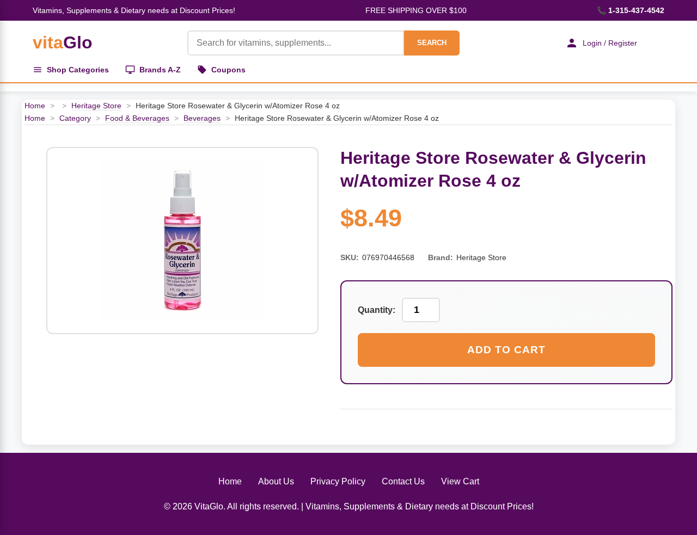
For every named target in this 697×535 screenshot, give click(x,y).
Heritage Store (96, 105)
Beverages (202, 118)
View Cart (460, 481)
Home (35, 105)
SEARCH (432, 43)
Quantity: (376, 310)
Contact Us (403, 481)
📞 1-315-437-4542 (630, 10)
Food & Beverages (137, 118)
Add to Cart (506, 349)
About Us (276, 481)
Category (75, 118)
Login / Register (610, 43)
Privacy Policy (337, 481)
